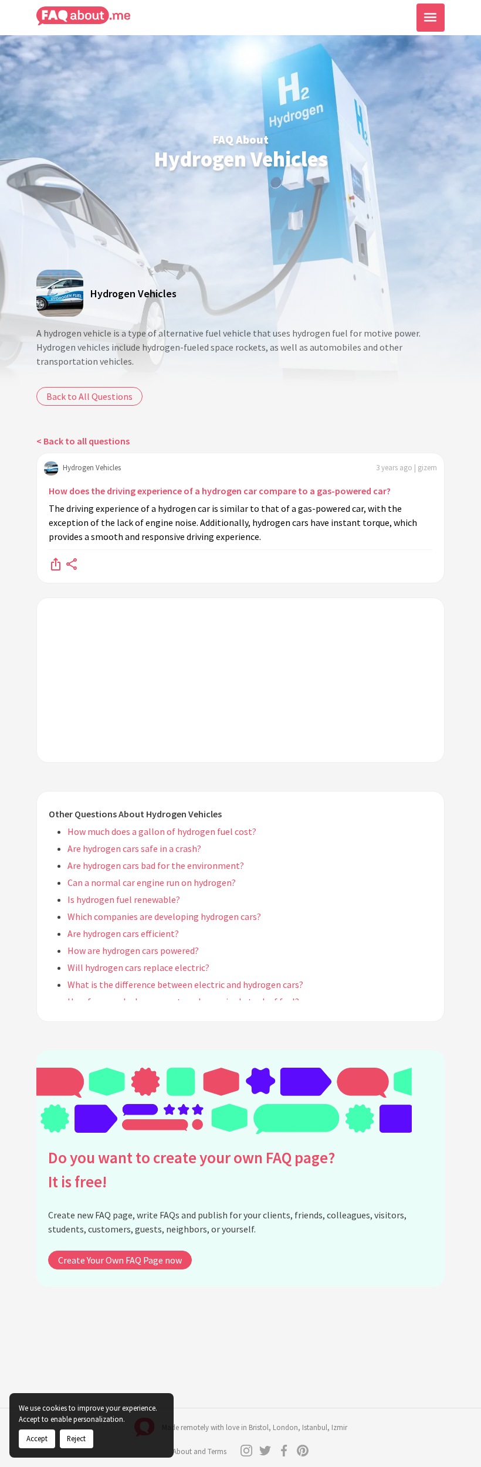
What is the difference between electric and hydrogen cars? (185, 984)
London (285, 1427)
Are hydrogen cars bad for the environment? (155, 865)
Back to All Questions (89, 396)
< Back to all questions (83, 441)
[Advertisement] (240, 680)
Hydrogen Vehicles (133, 293)
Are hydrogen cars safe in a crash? (134, 848)
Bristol (259, 1427)
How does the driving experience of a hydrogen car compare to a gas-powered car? (220, 491)
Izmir (339, 1427)
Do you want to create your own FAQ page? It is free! (191, 1169)
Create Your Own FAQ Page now (120, 1260)
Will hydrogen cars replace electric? (138, 967)
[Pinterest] (303, 1450)
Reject (76, 1438)
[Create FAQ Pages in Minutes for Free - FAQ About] (83, 16)
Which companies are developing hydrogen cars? (164, 916)
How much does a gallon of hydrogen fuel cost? (161, 831)
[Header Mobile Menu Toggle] (430, 18)
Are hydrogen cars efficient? (123, 933)
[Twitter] (265, 1450)
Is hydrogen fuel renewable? (123, 899)
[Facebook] (284, 1450)
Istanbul (314, 1427)
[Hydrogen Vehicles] (59, 293)
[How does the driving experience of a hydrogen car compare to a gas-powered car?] (56, 563)
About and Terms (199, 1451)
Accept (37, 1438)
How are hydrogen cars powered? (133, 950)
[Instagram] (246, 1450)
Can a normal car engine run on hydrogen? (151, 882)
